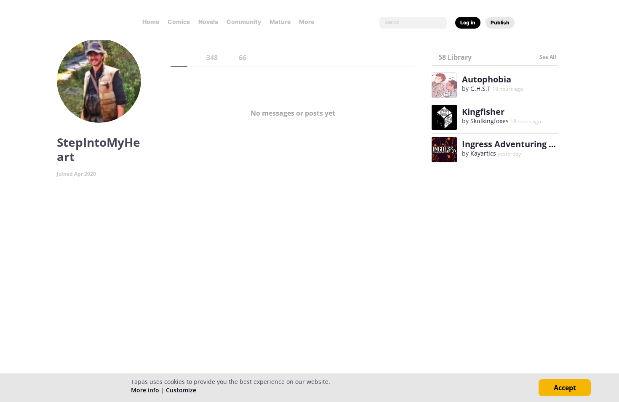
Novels (208, 21)
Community (244, 21)
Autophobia (486, 79)
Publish (500, 22)
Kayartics (483, 153)
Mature (280, 21)
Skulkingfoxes (489, 121)
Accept (565, 387)
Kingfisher (483, 111)
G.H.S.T (480, 89)
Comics (179, 21)
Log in (467, 22)
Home (150, 21)
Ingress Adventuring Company (525, 144)
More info (145, 390)
